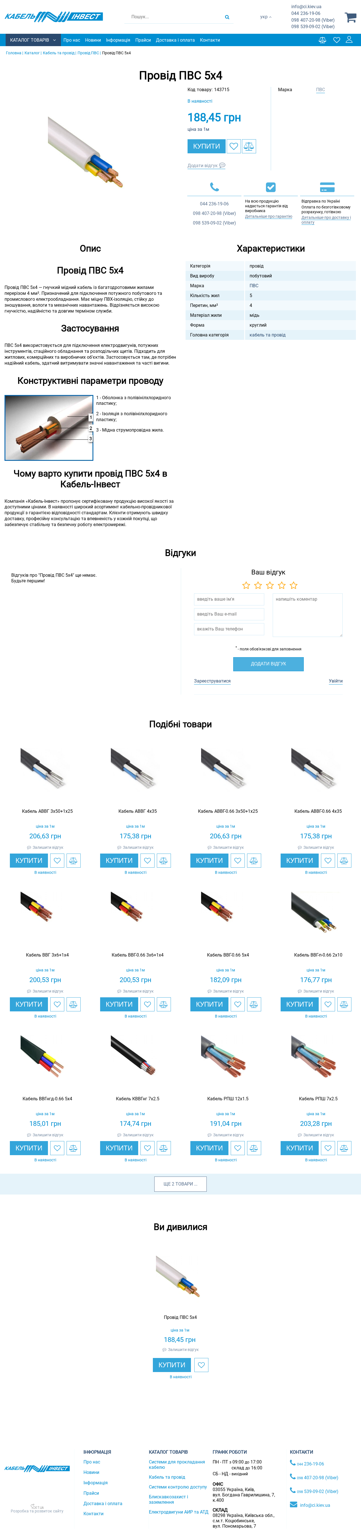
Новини (93, 40)
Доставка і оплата (175, 40)
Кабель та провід (167, 1477)
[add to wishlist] (234, 146)
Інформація (118, 40)
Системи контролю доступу (178, 1487)
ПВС (320, 89)
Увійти (336, 681)
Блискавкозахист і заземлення (168, 1499)
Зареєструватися (212, 681)
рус (263, 22)
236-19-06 (305, 13)
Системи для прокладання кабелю (177, 1464)
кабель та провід (268, 335)
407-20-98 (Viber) (313, 20)
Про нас (71, 40)
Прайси (143, 40)
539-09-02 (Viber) (313, 26)
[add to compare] (249, 146)
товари (184, 1184)
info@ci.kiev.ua (315, 1505)
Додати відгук (203, 165)
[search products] (227, 17)
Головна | (14, 53)
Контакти (210, 40)
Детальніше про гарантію (268, 216)
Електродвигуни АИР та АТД (178, 1512)
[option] (90, 158)
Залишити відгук (48, 847)
